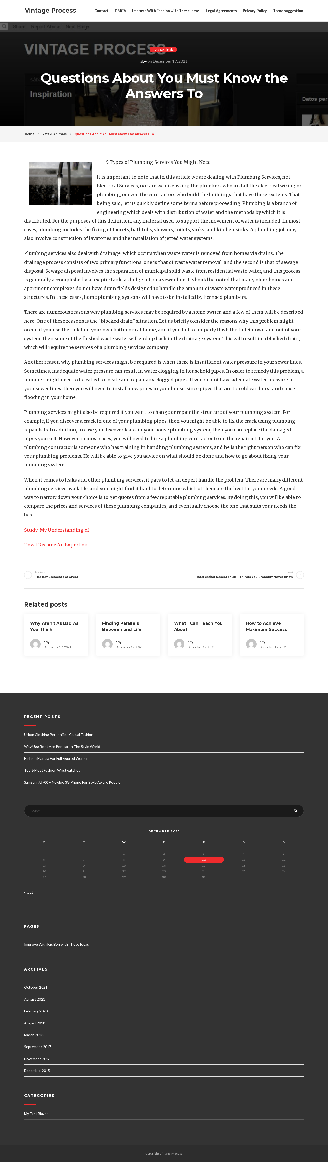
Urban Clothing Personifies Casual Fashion (58, 734)
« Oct (28, 892)
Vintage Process (50, 10)
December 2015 (37, 1070)
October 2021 (35, 987)
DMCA (120, 10)
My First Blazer (36, 1113)
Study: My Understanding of (56, 530)
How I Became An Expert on (56, 545)
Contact (101, 10)
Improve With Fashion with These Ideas (166, 10)
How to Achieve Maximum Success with (266, 629)
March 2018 (33, 1035)
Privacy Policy (255, 10)
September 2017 (37, 1046)
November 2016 (37, 1059)
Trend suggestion (288, 10)
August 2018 (34, 1023)
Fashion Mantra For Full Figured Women (56, 758)
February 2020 (36, 1011)
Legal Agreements (221, 10)
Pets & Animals (163, 49)
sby (143, 61)
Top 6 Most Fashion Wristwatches (52, 770)
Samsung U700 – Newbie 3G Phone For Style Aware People (72, 782)
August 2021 (34, 999)
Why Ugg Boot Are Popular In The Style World (62, 746)
